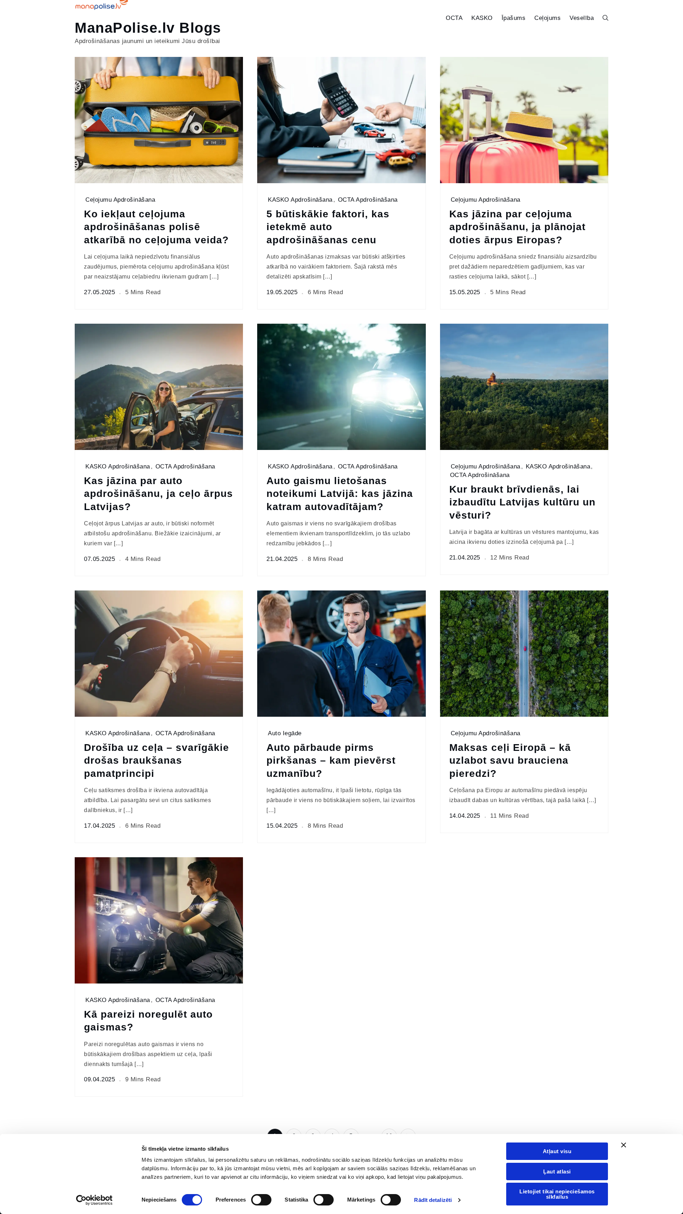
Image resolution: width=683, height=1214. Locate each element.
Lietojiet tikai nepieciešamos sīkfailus (557, 1194)
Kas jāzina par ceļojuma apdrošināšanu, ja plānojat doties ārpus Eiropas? (517, 226)
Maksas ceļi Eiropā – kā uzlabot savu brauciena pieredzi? (510, 760)
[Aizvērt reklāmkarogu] (623, 1145)
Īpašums (514, 18)
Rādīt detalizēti (433, 1200)
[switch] (261, 1199)
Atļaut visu (557, 1151)
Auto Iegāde (285, 733)
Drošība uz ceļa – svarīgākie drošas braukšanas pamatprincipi (156, 760)
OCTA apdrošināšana (368, 199)
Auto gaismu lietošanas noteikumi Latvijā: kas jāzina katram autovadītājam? (339, 493)
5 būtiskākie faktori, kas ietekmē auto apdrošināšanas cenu (328, 226)
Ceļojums (547, 18)
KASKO (482, 18)
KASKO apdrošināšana (300, 199)
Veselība (582, 18)
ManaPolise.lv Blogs (148, 28)
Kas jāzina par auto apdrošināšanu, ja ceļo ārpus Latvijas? (158, 493)
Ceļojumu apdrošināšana (120, 199)
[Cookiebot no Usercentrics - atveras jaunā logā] (94, 1200)
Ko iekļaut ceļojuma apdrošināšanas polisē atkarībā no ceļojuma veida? (156, 226)
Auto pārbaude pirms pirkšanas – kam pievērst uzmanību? (331, 760)
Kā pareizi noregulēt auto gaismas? (148, 1021)
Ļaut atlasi (557, 1171)
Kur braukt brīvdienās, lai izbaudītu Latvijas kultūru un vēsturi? (522, 502)
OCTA (454, 18)
